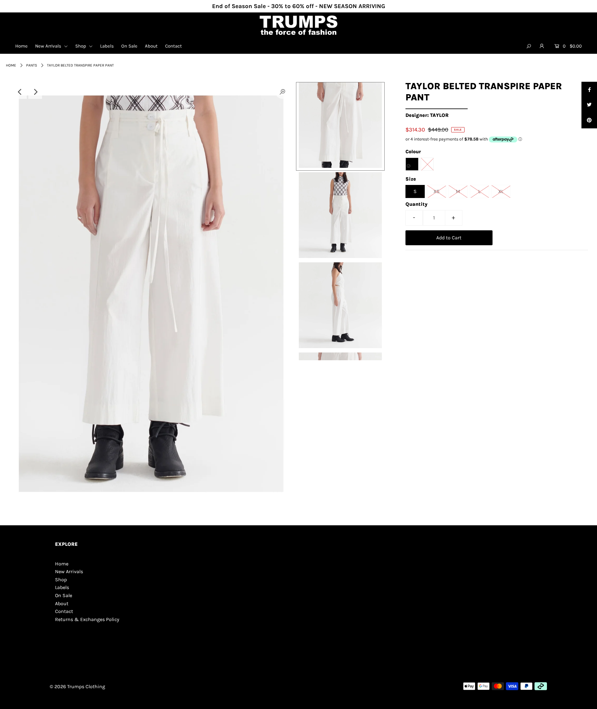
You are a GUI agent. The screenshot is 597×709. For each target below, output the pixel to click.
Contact (173, 46)
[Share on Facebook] (589, 89)
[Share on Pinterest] (589, 120)
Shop (81, 46)
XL (500, 191)
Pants (31, 65)
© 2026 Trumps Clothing (77, 686)
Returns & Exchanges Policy (87, 619)
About (151, 46)
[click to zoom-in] (282, 92)
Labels (107, 46)
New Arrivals (48, 46)
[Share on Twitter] (589, 105)
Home (21, 46)
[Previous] (20, 92)
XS (436, 191)
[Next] (35, 92)
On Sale (129, 46)
